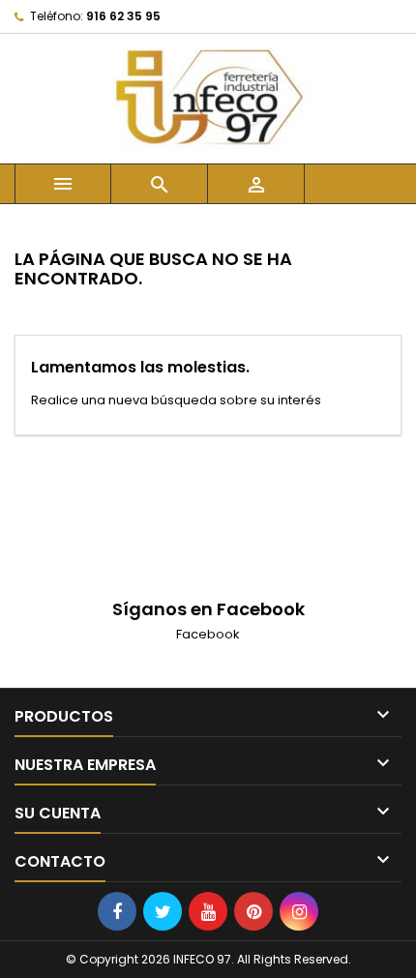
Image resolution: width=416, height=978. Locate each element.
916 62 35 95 (123, 16)
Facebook (208, 634)
